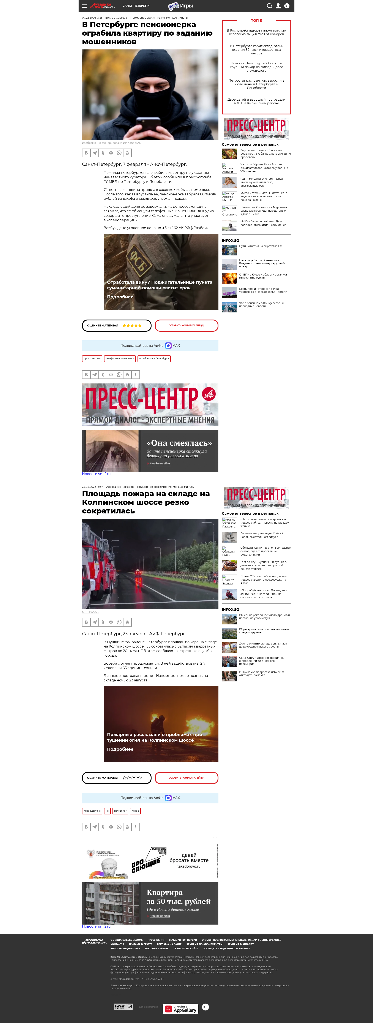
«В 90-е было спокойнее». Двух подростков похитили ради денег (263, 223)
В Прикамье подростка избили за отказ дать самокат (261, 674)
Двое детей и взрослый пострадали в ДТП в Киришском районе (256, 101)
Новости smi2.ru (96, 474)
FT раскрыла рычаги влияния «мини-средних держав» (264, 631)
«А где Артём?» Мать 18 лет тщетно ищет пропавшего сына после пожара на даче (263, 196)
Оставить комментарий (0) (186, 325)
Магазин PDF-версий (183, 940)
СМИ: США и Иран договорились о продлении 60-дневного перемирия (261, 660)
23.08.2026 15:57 (92, 486)
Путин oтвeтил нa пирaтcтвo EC (260, 246)
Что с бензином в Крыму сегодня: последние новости (261, 305)
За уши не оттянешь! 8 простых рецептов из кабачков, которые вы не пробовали (265, 154)
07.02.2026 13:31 (92, 17)
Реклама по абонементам (204, 944)
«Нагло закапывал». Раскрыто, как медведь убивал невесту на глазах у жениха (264, 523)
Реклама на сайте (169, 944)
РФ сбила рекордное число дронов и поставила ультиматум (264, 617)
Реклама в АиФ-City (241, 944)
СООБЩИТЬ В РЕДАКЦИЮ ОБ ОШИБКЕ (226, 948)
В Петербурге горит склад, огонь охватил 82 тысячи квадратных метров (256, 49)
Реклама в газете (140, 944)
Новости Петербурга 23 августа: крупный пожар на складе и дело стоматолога (256, 67)
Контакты (117, 944)
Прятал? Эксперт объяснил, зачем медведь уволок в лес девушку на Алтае (263, 580)
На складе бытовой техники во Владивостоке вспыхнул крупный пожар (262, 263)
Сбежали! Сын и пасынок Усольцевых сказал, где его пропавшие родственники (265, 551)
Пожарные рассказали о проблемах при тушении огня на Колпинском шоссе (154, 737)
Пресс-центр (156, 940)
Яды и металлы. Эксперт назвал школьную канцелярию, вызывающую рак (261, 182)
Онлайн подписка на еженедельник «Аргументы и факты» (241, 940)
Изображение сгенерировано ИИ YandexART (112, 142)
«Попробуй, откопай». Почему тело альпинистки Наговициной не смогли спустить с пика (264, 594)
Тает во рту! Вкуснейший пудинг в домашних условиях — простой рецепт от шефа (263, 565)
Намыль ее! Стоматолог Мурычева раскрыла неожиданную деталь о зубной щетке (263, 211)
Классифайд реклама (125, 948)
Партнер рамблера (148, 1007)
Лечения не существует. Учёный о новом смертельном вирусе (263, 535)
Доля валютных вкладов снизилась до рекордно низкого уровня (263, 645)
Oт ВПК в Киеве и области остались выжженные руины (263, 276)
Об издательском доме (127, 940)
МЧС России (90, 612)
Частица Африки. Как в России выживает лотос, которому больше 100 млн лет (264, 168)
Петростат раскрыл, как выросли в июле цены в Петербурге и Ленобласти (256, 84)
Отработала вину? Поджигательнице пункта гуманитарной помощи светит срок (159, 285)
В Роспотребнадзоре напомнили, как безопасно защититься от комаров (256, 32)
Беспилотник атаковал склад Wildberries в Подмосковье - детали (263, 290)
